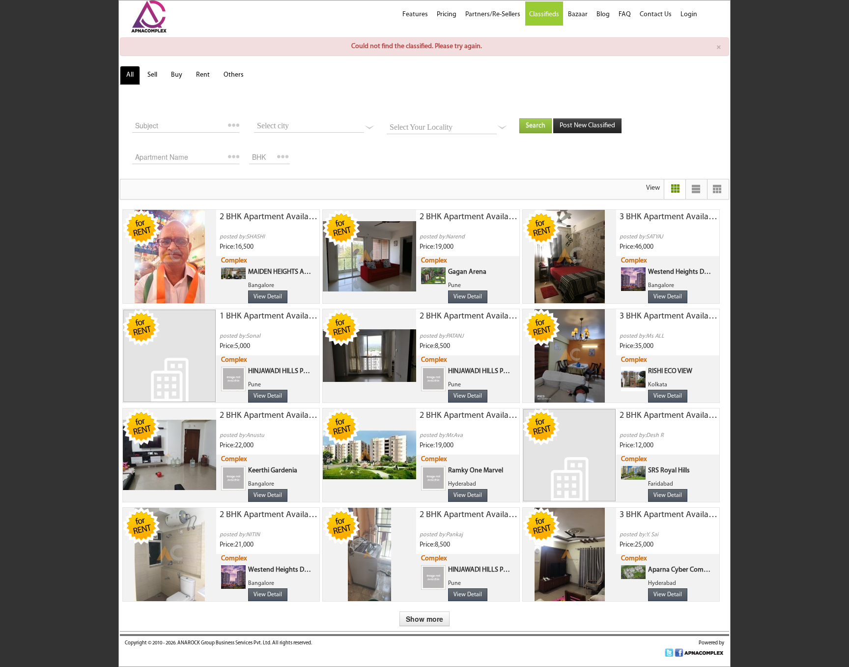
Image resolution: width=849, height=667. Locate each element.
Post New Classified (587, 125)
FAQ (625, 14)
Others (234, 75)
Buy (176, 75)
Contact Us (656, 14)
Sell (152, 75)
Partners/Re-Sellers (492, 14)
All (130, 75)
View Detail (268, 297)
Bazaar (578, 14)
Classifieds (544, 14)
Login (688, 14)
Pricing (446, 14)
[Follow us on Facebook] (679, 653)
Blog (603, 14)
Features (415, 14)
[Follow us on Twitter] (669, 653)
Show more (424, 619)
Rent (203, 75)
